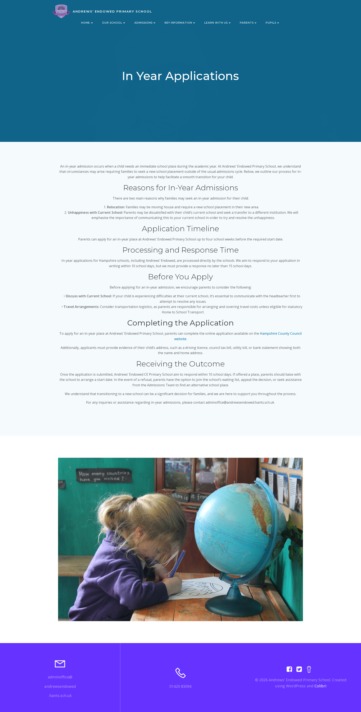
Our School (112, 22)
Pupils (271, 22)
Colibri (320, 685)
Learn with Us (216, 22)
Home (85, 22)
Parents (247, 22)
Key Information (178, 22)
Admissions (143, 22)
